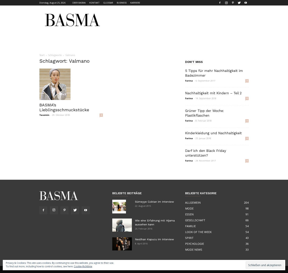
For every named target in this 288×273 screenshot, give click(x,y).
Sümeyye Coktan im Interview (154, 201)
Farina (189, 80)
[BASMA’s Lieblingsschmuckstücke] (71, 84)
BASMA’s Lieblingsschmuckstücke (64, 107)
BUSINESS (122, 2)
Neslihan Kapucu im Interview (154, 239)
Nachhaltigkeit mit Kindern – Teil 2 (213, 93)
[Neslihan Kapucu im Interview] (122, 243)
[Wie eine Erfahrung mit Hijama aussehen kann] (122, 225)
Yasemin (44, 114)
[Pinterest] (233, 2)
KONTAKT (94, 2)
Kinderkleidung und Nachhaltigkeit (213, 133)
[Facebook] (220, 2)
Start (41, 55)
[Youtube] (246, 2)
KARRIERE (135, 2)
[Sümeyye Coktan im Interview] (119, 206)
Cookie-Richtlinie (83, 266)
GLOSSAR (108, 2)
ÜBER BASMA (79, 2)
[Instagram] (226, 2)
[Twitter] (239, 2)
